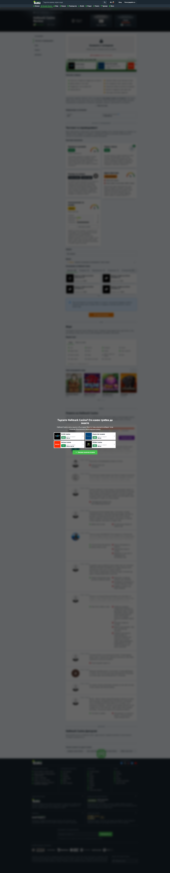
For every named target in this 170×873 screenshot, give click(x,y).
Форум (89, 6)
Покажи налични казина (86, 452)
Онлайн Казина (47, 6)
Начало (37, 6)
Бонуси (63, 6)
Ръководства (73, 6)
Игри (56, 6)
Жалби (82, 6)
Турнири (105, 6)
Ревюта (97, 6)
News (112, 6)
